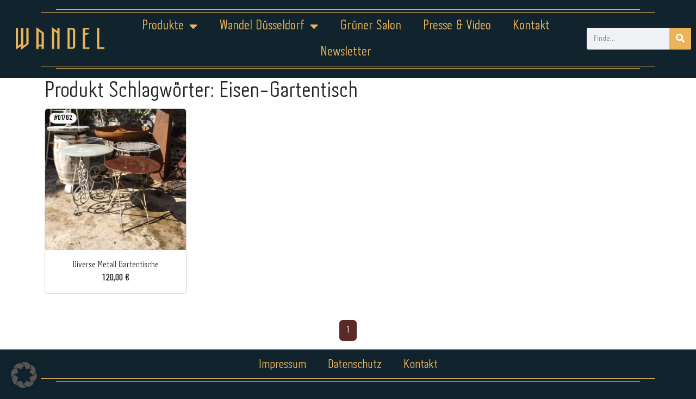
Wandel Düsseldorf (261, 26)
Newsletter (345, 52)
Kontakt (531, 26)
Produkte (163, 26)
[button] (24, 375)
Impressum (282, 364)
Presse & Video (457, 26)
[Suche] (680, 39)
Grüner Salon (370, 26)
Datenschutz (355, 364)
